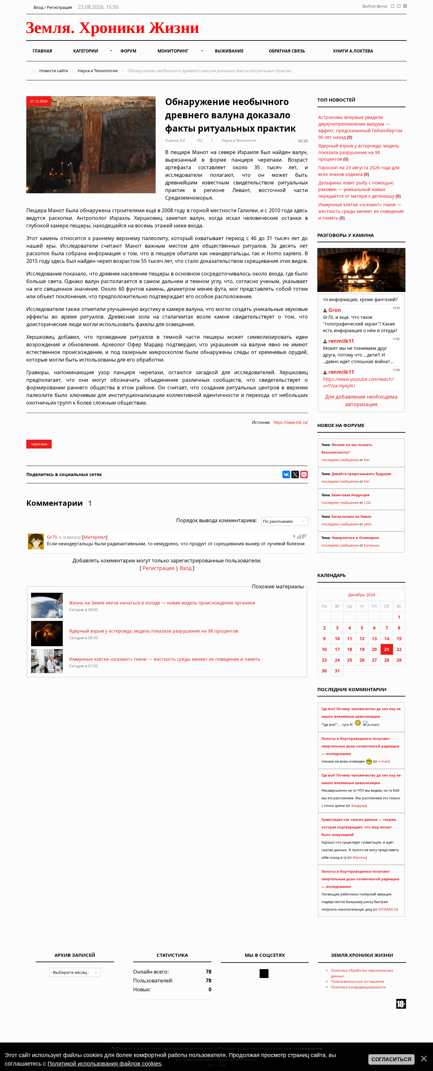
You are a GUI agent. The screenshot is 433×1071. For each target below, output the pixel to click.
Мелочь (359, 857)
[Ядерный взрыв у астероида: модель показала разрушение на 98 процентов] (47, 644)
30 (324, 671)
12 (362, 638)
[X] (295, 474)
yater (368, 524)
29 (399, 660)
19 (362, 649)
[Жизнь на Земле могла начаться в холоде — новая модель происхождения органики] (47, 616)
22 (399, 649)
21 (386, 649)
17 (337, 649)
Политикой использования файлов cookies (104, 1064)
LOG (367, 502)
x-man (383, 761)
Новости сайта (53, 70)
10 (337, 638)
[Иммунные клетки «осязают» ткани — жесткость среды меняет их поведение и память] (47, 673)
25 (349, 660)
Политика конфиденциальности (358, 987)
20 (374, 649)
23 (324, 660)
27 (374, 660)
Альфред (358, 805)
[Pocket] (304, 474)
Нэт (367, 460)
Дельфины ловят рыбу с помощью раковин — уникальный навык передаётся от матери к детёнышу (356, 189)
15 (399, 638)
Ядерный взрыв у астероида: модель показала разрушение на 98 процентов (153, 631)
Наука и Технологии (98, 70)
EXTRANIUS (387, 909)
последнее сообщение (340, 460)
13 (374, 638)
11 (349, 638)
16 (324, 649)
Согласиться (391, 1059)
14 (386, 638)
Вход (185, 568)
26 (362, 660)
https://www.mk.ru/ (291, 422)
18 (349, 649)
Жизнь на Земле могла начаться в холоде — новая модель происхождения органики (162, 603)
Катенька (371, 545)
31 (337, 671)
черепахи (39, 444)
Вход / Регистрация (52, 7)
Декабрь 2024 (361, 594)
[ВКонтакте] (286, 474)
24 (337, 660)
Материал (95, 537)
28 (386, 660)
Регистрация (158, 568)
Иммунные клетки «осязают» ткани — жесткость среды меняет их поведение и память (164, 659)
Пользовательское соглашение (357, 981)
